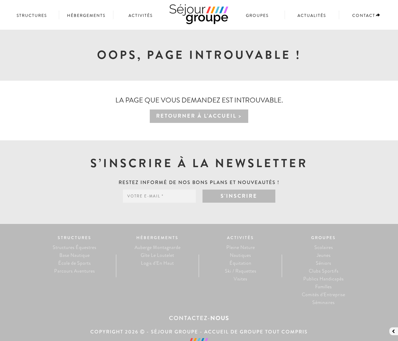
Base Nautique (74, 255)
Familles (323, 286)
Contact (363, 15)
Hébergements (86, 15)
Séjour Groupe (199, 17)
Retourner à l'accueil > (199, 116)
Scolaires (323, 247)
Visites (240, 278)
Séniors (323, 263)
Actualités (311, 15)
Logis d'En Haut (157, 263)
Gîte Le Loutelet (157, 255)
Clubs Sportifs (324, 271)
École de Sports (74, 263)
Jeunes (324, 255)
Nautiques (240, 255)
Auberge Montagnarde (158, 247)
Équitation (240, 263)
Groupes (257, 15)
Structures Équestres (74, 247)
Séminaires (323, 302)
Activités (140, 15)
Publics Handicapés (323, 278)
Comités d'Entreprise (323, 294)
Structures (32, 15)
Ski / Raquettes (240, 271)
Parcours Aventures (74, 271)
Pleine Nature (240, 247)
